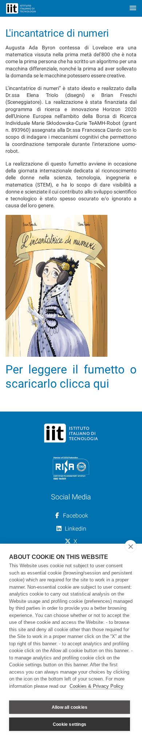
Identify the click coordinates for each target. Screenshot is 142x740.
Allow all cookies (69, 707)
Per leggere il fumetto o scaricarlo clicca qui (71, 376)
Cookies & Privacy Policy (96, 686)
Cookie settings (69, 724)
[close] (131, 546)
